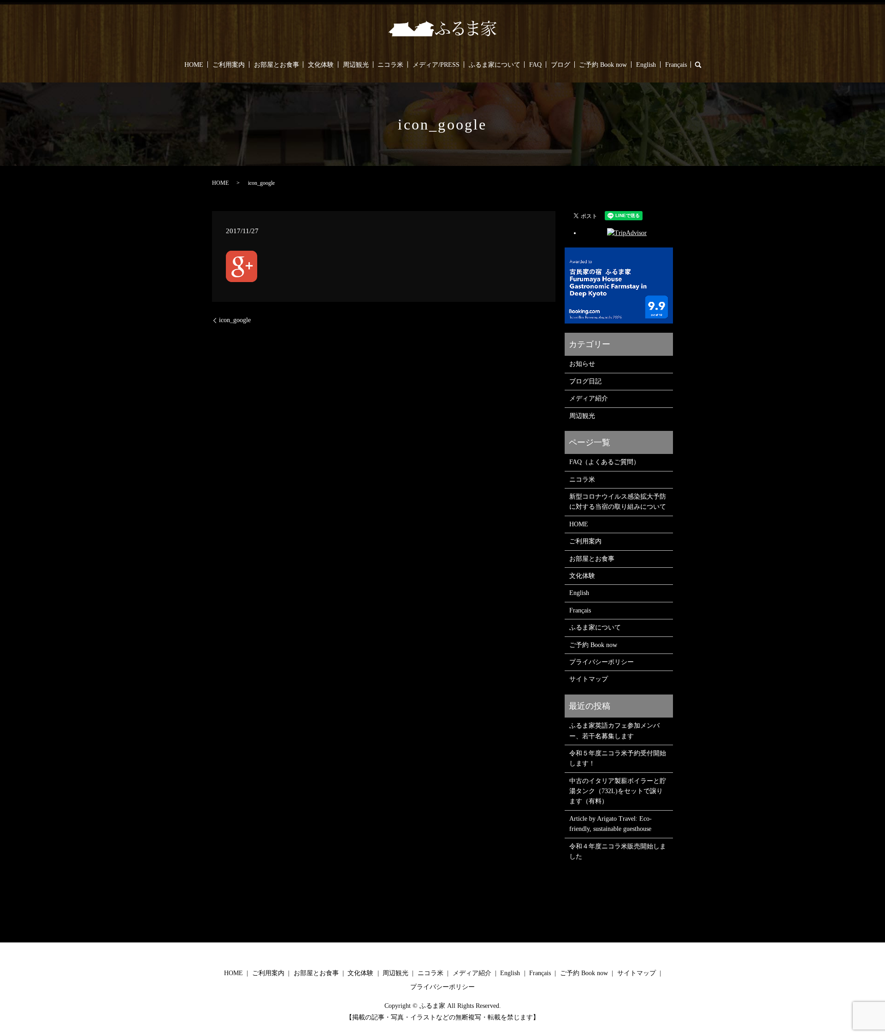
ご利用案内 (228, 64)
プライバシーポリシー (601, 662)
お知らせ (582, 363)
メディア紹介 (588, 398)
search (698, 64)
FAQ (535, 64)
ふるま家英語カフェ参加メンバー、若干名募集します (614, 730)
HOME (193, 64)
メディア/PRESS (436, 64)
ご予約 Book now (603, 64)
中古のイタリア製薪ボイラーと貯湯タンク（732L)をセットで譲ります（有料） (617, 791)
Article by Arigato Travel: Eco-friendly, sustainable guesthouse (610, 823)
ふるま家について (494, 64)
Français (676, 64)
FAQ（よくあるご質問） (604, 462)
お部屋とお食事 (276, 64)
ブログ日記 (585, 381)
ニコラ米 (390, 64)
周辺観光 (356, 64)
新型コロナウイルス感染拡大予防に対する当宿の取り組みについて (617, 501)
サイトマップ (588, 679)
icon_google (235, 320)
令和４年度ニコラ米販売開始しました (617, 851)
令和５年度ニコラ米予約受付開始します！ (617, 758)
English (646, 64)
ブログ (560, 64)
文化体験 (321, 64)
